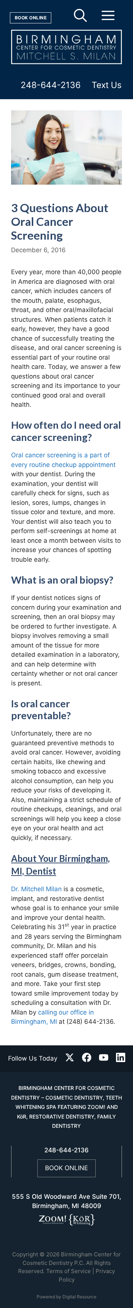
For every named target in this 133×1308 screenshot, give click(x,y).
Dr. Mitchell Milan (36, 889)
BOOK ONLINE (66, 1168)
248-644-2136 (51, 85)
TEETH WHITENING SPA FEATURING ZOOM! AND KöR (69, 1107)
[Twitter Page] (69, 1059)
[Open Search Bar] (80, 18)
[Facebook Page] (86, 1059)
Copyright (25, 1254)
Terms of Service (68, 1271)
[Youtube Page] (103, 1059)
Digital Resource (79, 1296)
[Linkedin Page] (120, 1059)
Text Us (107, 85)
